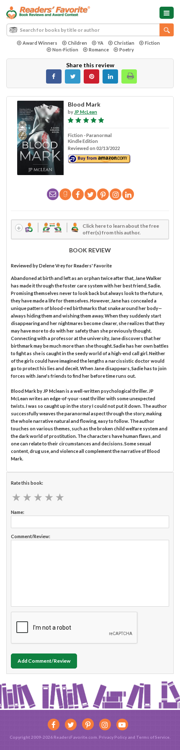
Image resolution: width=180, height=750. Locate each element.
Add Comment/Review (44, 661)
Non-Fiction (65, 49)
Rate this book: (27, 483)
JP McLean (85, 111)
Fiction (152, 43)
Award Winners (40, 43)
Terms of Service (153, 737)
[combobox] (90, 30)
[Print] (129, 76)
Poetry (126, 49)
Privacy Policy (113, 737)
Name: (17, 512)
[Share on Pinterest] (91, 76)
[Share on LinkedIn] (110, 76)
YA (100, 43)
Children (77, 43)
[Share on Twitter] (72, 76)
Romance (99, 49)
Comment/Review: (30, 536)
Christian (124, 43)
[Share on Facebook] (54, 76)
